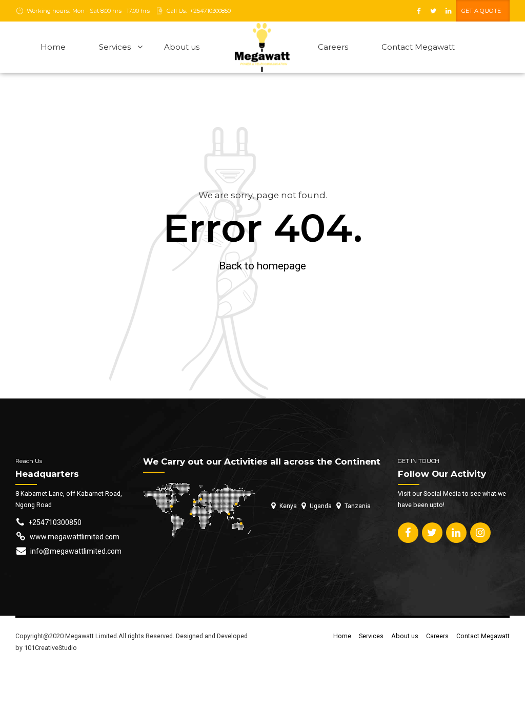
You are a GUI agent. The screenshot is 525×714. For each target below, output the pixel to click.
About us (181, 47)
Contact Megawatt (418, 47)
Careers (333, 47)
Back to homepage (262, 266)
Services (115, 47)
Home (53, 47)
